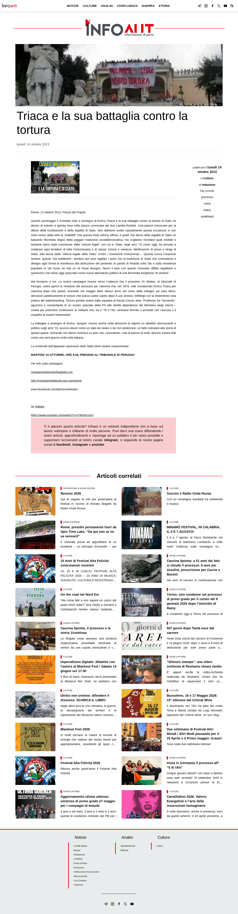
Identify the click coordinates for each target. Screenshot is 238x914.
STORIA (164, 5)
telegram (111, 440)
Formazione (79, 868)
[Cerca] (232, 5)
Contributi (78, 859)
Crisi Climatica (80, 881)
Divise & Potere (71, 522)
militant (39, 406)
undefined (207, 216)
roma (207, 203)
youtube (98, 444)
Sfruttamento (79, 855)
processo (207, 197)
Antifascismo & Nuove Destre (79, 488)
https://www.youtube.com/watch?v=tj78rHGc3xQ (62, 415)
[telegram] (199, 6)
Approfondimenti (128, 846)
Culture (208, 178)
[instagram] (206, 6)
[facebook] (212, 6)
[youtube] (225, 6)
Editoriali (124, 850)
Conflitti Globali (80, 846)
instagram (80, 444)
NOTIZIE (73, 5)
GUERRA (148, 5)
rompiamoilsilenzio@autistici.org (52, 372)
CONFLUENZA (127, 5)
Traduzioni (78, 885)
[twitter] (219, 6)
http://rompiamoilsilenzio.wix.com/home (56, 380)
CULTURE (90, 5)
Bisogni (77, 850)
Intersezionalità (80, 876)
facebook (63, 444)
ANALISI (107, 5)
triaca (207, 210)
